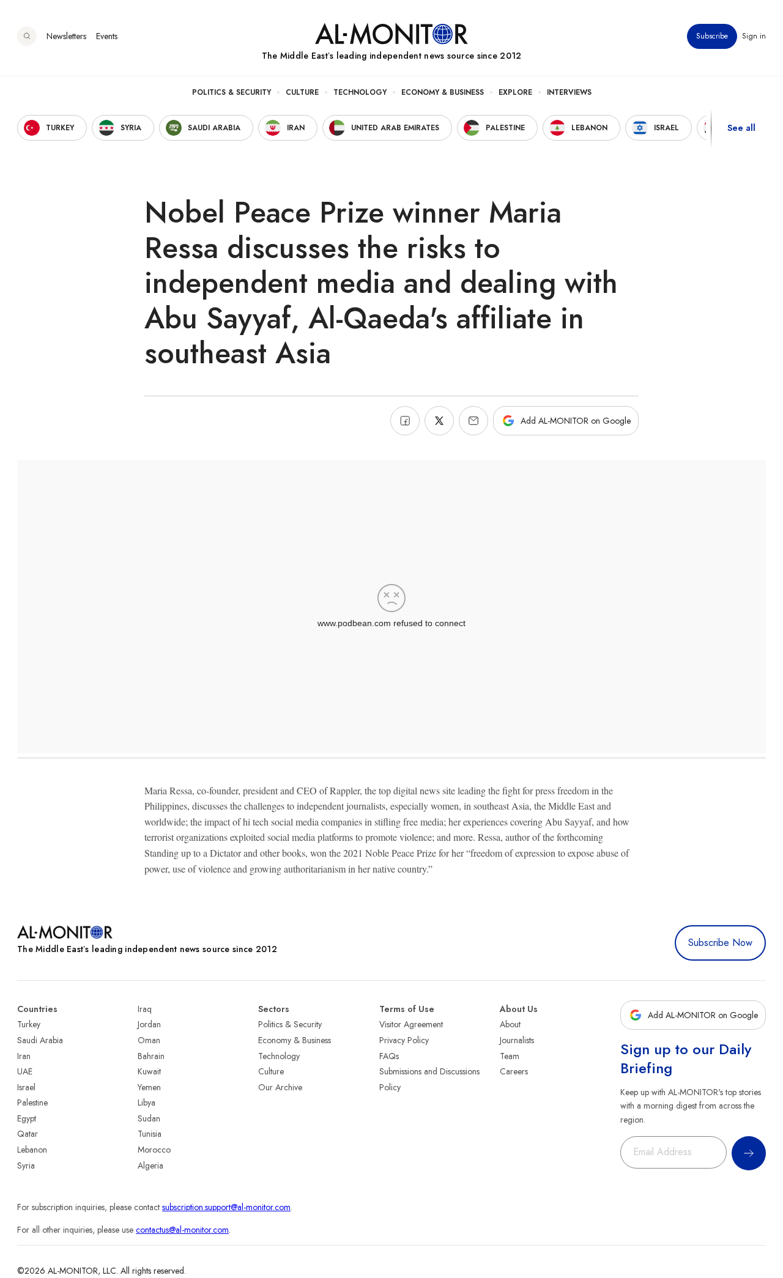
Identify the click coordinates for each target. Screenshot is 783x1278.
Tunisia (149, 1134)
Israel (26, 1087)
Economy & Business (442, 92)
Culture (302, 92)
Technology (360, 92)
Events (106, 36)
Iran (24, 1056)
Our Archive (280, 1087)
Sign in (754, 36)
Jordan (149, 1024)
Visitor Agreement (411, 1024)
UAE (24, 1071)
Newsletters (66, 36)
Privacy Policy (404, 1040)
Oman (149, 1040)
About (510, 1024)
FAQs (389, 1056)
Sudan (149, 1118)
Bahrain (151, 1056)
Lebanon (32, 1149)
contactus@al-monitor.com (182, 1230)
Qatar (27, 1134)
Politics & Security (231, 92)
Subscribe (712, 36)
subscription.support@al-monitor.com (226, 1207)
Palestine (32, 1102)
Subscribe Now (720, 943)
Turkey (28, 1024)
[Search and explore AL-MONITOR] (27, 36)
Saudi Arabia (40, 1040)
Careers (514, 1071)
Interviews (569, 92)
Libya (146, 1102)
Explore (515, 92)
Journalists (517, 1040)
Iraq (145, 1009)
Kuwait (149, 1071)
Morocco (154, 1149)
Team (509, 1056)
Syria (26, 1165)
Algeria (150, 1165)
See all (741, 128)
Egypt (26, 1118)
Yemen (149, 1087)
